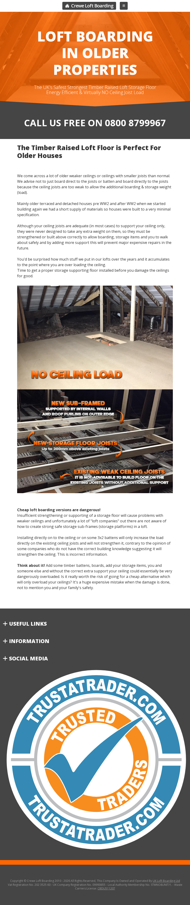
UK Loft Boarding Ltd (166, 881)
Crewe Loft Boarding (91, 6)
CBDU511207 (106, 888)
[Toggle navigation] (124, 6)
